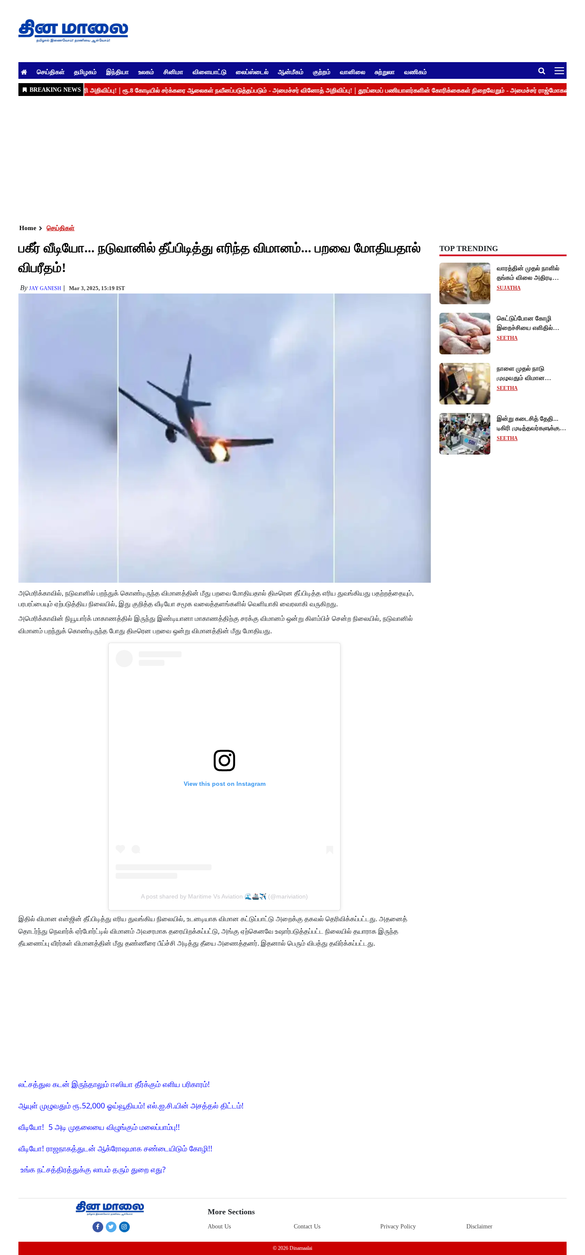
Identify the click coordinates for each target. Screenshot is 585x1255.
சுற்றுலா (385, 71)
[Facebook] (98, 1227)
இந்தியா (117, 71)
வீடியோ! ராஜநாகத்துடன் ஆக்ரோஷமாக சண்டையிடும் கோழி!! (115, 1148)
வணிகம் (415, 71)
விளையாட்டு (210, 71)
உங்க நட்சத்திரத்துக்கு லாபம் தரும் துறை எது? (93, 1169)
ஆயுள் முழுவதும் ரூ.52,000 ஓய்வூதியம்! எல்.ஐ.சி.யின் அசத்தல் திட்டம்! (131, 1105)
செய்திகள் (51, 71)
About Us (219, 1226)
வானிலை (352, 71)
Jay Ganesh (45, 288)
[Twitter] (111, 1227)
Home (27, 228)
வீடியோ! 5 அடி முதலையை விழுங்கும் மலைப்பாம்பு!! (99, 1127)
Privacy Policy (398, 1226)
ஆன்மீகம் (291, 71)
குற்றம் (322, 71)
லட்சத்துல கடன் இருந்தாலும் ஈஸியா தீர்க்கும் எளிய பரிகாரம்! (114, 1084)
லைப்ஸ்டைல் (252, 71)
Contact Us (307, 1226)
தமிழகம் (85, 71)
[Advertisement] (275, 159)
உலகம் (146, 71)
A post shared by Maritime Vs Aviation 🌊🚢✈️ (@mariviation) (224, 896)
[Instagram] (124, 1227)
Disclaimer (479, 1226)
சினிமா (173, 71)
